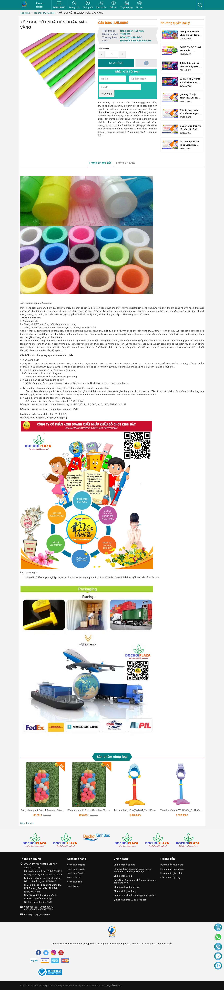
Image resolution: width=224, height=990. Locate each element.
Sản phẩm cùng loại (112, 756)
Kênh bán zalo (74, 881)
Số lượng (103, 48)
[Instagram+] (53, 952)
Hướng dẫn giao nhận (171, 873)
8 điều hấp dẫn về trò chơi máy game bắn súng (190, 66)
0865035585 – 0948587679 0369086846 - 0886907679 (38, 908)
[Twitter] (46, 952)
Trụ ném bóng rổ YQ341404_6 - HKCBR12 (182, 810)
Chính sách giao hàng (125, 891)
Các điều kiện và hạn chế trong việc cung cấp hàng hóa (135, 881)
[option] (42, 791)
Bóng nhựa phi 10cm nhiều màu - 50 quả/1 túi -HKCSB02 (97, 810)
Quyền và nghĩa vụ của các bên (130, 899)
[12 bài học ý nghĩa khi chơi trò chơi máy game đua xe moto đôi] (170, 81)
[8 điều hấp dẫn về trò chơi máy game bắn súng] (170, 66)
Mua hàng (89, 785)
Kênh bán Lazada (76, 869)
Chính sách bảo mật (124, 864)
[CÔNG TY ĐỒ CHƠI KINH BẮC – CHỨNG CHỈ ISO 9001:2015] (170, 50)
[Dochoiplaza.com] (24, 5)
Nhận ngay (106, 93)
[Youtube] (61, 952)
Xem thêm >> (27, 823)
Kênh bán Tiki (74, 877)
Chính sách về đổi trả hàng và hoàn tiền (134, 895)
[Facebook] (38, 952)
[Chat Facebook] (218, 956)
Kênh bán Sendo (75, 873)
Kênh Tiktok (73, 886)
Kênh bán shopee (76, 864)
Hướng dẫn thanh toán (172, 869)
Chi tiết (88, 785)
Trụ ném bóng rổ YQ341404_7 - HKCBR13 (136, 810)
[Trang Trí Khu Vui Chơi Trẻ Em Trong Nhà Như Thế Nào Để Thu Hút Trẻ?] (170, 34)
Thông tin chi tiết (100, 162)
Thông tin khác (125, 162)
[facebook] (146, 63)
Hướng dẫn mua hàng (171, 864)
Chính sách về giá (123, 875)
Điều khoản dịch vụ (170, 877)
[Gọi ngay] (218, 947)
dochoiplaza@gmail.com (37, 914)
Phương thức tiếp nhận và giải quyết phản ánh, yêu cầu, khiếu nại (132, 870)
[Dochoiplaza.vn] (35, 840)
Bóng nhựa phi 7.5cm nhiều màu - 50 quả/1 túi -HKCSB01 (51, 810)
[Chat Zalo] (218, 966)
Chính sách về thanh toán (127, 887)
